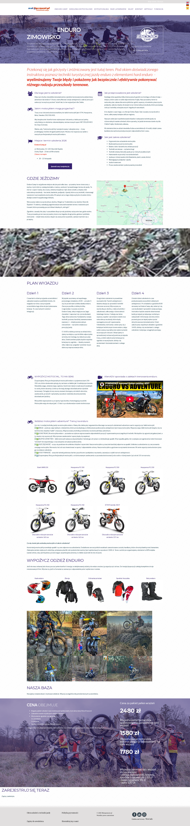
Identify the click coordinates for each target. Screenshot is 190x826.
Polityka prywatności (70, 813)
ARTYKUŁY (148, 9)
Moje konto (152, 2)
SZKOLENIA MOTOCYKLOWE (80, 9)
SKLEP (130, 9)
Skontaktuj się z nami (70, 821)
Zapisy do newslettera (35, 821)
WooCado (149, 819)
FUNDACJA (158, 9)
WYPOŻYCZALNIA (101, 9)
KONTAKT (139, 9)
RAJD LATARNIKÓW (118, 9)
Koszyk (160, 2)
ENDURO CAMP (61, 9)
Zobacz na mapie (41, 154)
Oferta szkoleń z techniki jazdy (38, 813)
